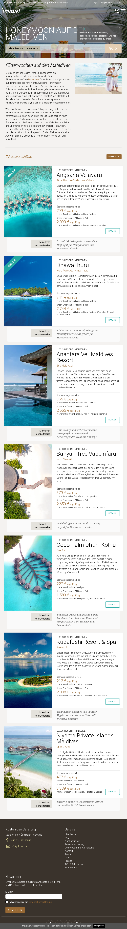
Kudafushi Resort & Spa (86, 642)
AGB (67, 864)
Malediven (33, 79)
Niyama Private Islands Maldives (85, 738)
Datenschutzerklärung (40, 902)
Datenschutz (78, 864)
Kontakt (69, 851)
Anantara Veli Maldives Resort (85, 357)
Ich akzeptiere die (31, 902)
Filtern (112, 156)
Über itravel (70, 834)
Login (95, 2)
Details (112, 231)
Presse (68, 861)
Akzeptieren (99, 926)
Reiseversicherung (74, 844)
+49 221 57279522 (21, 840)
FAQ (67, 837)
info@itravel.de (19, 846)
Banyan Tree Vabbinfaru (86, 453)
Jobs (67, 857)
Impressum (71, 867)
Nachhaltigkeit (72, 841)
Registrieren (106, 2)
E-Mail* (9, 891)
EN (121, 2)
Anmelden (15, 910)
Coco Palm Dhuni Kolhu (86, 544)
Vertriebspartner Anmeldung (79, 847)
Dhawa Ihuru (73, 265)
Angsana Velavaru (79, 175)
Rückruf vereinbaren (58, 2)
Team (68, 854)
